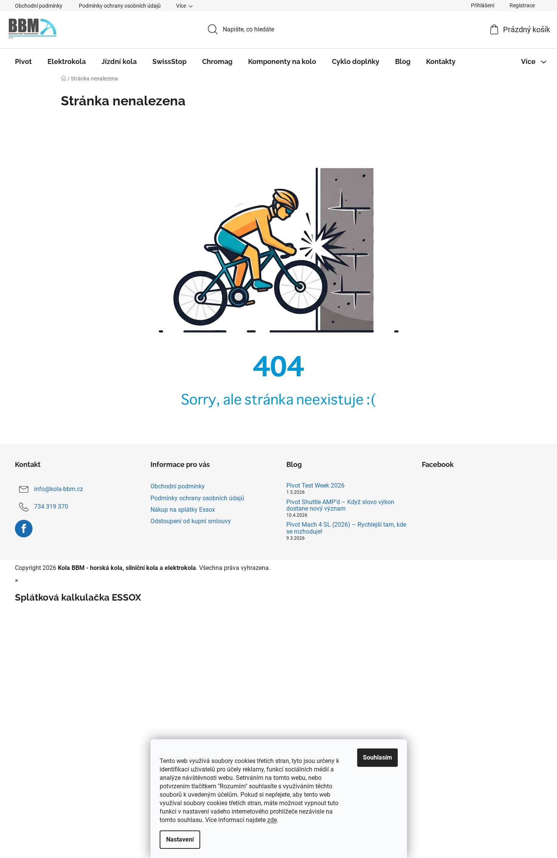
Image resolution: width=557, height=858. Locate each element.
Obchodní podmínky (38, 6)
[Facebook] (24, 528)
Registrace (522, 5)
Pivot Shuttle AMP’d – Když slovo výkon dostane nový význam (340, 505)
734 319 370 (51, 507)
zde (272, 820)
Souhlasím (377, 757)
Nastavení (180, 839)
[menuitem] (23, 62)
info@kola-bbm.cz (58, 489)
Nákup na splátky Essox (182, 509)
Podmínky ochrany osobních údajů (120, 6)
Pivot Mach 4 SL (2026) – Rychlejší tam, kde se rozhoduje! (346, 528)
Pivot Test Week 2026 (315, 485)
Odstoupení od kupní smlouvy (190, 521)
